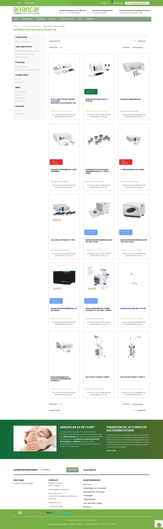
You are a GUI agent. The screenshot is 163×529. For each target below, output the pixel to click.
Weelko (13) (21, 98)
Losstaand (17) (22, 67)
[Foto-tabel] (68, 47)
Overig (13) (20, 101)
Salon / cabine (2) (23, 42)
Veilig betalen (89, 499)
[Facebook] (99, 469)
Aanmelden (72, 469)
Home (15, 26)
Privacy (71, 524)
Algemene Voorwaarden (57, 524)
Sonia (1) (20, 95)
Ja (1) (19, 79)
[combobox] (44, 3)
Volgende (142, 41)
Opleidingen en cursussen (94, 488)
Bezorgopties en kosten (94, 492)
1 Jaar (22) (20, 114)
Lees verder (111, 450)
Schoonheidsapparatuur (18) (27, 51)
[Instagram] (107, 469)
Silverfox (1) (21, 92)
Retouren (87, 507)
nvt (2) (19, 111)
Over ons (87, 484)
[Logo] (26, 10)
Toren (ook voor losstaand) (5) (28, 70)
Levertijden (88, 495)
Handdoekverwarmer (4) (26, 54)
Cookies (79, 524)
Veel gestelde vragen (93, 503)
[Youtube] (103, 469)
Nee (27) (20, 82)
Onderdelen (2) (22, 57)
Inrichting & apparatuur (31, 26)
